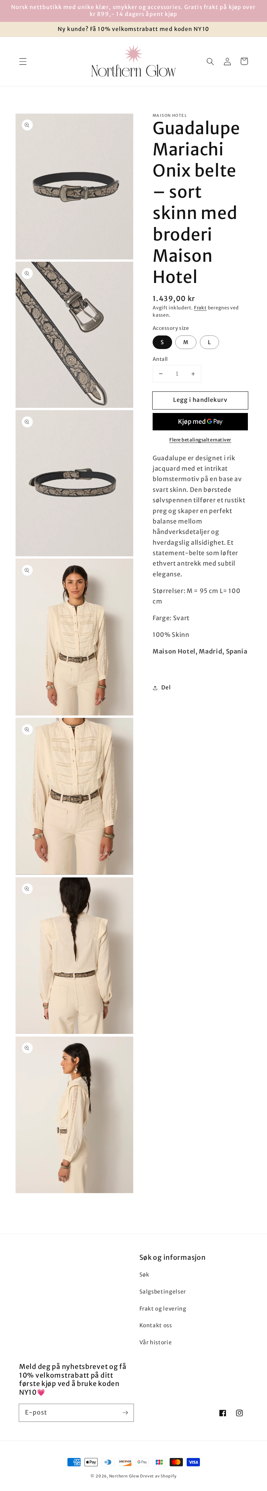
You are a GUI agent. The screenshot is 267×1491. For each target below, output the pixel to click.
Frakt (200, 308)
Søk (144, 1274)
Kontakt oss (155, 1325)
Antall (160, 359)
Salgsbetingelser (162, 1291)
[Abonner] (125, 1412)
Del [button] (166, 687)
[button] (23, 61)
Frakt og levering (162, 1308)
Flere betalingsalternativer (200, 440)
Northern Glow (124, 1476)
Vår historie (155, 1342)
